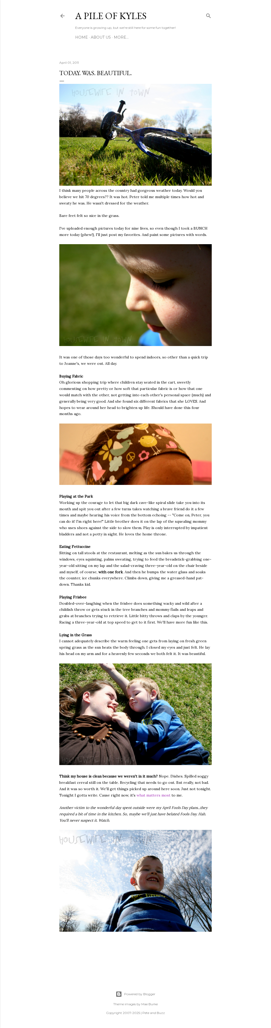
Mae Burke (149, 1004)
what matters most (153, 795)
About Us (101, 37)
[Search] (208, 15)
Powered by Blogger (139, 994)
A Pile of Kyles (111, 16)
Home (81, 37)
